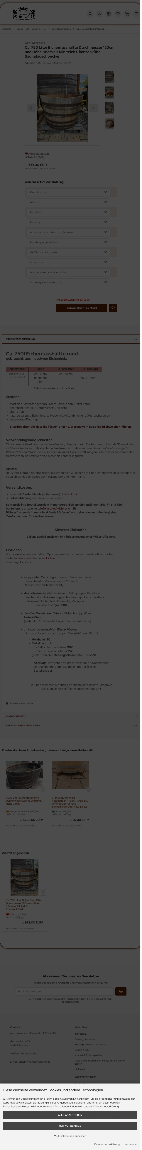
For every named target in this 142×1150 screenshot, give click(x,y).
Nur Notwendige (70, 1125)
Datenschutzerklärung (107, 1144)
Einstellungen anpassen (72, 1135)
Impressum (131, 1144)
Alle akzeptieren (70, 1115)
